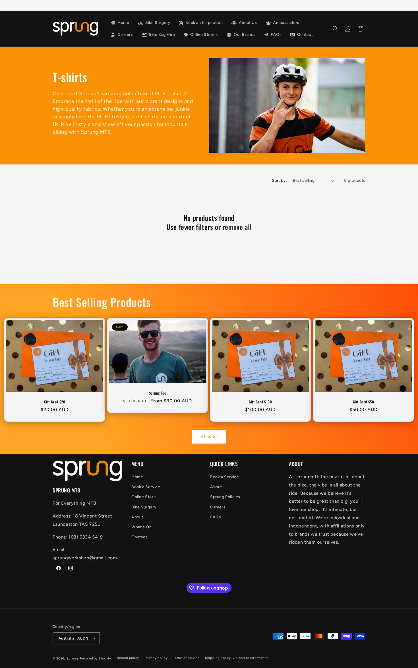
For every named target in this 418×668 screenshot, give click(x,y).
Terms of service (186, 658)
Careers (217, 507)
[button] (335, 28)
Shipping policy (218, 658)
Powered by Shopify (95, 658)
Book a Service (145, 486)
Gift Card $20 (54, 401)
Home (137, 477)
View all (209, 436)
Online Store (143, 496)
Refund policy (128, 658)
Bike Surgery (143, 507)
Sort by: (279, 180)
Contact (139, 537)
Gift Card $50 (363, 401)
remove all (237, 226)
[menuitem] (119, 23)
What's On (141, 527)
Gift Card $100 (260, 401)
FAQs (215, 517)
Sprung (72, 658)
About (137, 517)
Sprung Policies (225, 496)
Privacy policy (156, 658)
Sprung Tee (157, 393)
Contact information (252, 658)
